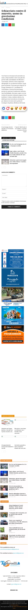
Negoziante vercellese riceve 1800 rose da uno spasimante (17, 536)
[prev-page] (2, 167)
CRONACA (8, 7)
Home (2, 7)
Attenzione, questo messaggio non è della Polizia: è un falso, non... (17, 480)
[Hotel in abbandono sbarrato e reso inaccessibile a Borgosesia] (4, 495)
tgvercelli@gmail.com (18, 553)
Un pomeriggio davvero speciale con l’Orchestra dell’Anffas (7, 128)
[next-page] (5, 167)
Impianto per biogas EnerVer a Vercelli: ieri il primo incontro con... (7, 430)
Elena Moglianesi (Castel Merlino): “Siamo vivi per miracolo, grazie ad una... (16, 507)
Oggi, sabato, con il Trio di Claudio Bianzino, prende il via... (18, 472)
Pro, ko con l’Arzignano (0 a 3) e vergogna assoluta (18, 465)
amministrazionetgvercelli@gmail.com (9, 549)
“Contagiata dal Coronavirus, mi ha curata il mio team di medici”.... (18, 514)
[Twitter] (6, 24)
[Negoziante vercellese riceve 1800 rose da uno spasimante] (4, 537)
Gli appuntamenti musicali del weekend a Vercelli (7, 446)
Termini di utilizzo (14, 605)
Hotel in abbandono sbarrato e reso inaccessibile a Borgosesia (18, 494)
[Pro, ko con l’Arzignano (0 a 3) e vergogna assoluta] (5, 145)
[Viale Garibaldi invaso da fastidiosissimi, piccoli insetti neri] (2, 529)
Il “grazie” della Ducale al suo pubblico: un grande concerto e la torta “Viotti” (21, 129)
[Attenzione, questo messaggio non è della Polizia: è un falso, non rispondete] (5, 161)
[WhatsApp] (13, 24)
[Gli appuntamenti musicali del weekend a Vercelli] (7, 440)
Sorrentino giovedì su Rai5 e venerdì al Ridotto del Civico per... (20, 446)
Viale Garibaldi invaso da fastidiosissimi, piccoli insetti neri (17, 529)
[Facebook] (2, 24)
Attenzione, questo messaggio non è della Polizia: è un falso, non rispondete (18, 161)
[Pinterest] (9, 24)
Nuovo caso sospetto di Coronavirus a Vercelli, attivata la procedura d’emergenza (18, 522)
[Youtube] (17, 594)
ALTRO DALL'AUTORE (8, 140)
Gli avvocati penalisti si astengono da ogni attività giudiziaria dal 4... (16, 487)
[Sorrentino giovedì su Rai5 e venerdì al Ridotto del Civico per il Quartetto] (21, 440)
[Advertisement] (14, 59)
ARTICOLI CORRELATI (8, 138)
